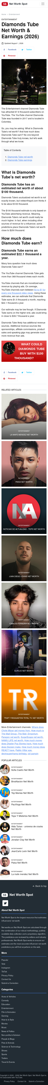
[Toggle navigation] (42, 3)
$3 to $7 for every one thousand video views (23, 291)
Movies (4, 1023)
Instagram (5, 967)
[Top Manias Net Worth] (5, 792)
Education (5, 1004)
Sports (4, 1054)
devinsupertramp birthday (14, 753)
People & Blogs (8, 1038)
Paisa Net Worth (24, 482)
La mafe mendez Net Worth (24, 435)
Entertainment (14, 14)
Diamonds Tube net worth (20, 156)
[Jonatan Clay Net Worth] (5, 838)
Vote (3, 963)
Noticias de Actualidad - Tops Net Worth (24, 529)
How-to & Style (7, 1019)
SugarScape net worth (32, 737)
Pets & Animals (7, 1042)
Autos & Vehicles (8, 996)
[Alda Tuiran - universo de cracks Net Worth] (5, 826)
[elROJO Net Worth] (24, 653)
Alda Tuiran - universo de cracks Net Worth (27, 828)
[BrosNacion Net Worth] (5, 780)
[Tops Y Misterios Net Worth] (5, 815)
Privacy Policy (7, 975)
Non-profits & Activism (10, 1035)
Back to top (41, 885)
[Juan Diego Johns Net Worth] (24, 558)
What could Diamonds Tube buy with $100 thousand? (29, 351)
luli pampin (33, 753)
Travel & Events (8, 1062)
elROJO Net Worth (24, 671)
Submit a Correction (9, 983)
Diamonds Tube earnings (20, 160)
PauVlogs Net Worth (21, 804)
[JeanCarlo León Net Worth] (5, 850)
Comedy (5, 1000)
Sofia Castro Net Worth (22, 769)
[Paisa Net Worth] (24, 464)
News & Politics (7, 1031)
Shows (4, 1050)
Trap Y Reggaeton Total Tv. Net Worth (24, 718)
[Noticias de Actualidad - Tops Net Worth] (24, 511)
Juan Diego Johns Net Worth (24, 576)
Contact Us (6, 979)
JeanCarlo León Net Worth (24, 851)
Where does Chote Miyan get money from (22, 728)
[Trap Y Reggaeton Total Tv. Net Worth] (24, 700)
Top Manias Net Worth (22, 792)
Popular (4, 959)
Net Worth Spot (17, 3)
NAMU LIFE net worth (12, 740)
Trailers (4, 1058)
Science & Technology (11, 1046)
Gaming (4, 1015)
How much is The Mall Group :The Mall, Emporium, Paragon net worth (22, 734)
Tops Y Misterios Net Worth (24, 815)
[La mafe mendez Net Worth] (24, 416)
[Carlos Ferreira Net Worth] (24, 605)
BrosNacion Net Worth (22, 781)
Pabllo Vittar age (24, 750)
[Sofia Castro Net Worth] (5, 769)
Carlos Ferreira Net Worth (24, 623)
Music (4, 1027)
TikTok (4, 971)
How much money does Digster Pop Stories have (21, 742)
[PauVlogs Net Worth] (5, 803)
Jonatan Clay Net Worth (23, 839)
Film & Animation (8, 1012)
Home (3, 14)
